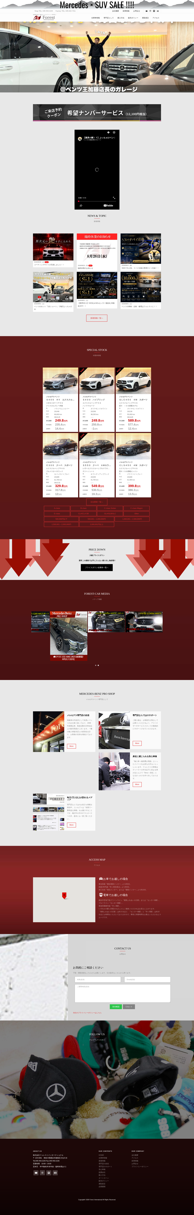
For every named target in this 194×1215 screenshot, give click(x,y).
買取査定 (145, 18)
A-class (57, 508)
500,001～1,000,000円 (97, 519)
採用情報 (126, 11)
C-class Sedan (110, 508)
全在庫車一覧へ (96, 502)
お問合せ (136, 11)
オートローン (104, 1178)
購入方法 (121, 18)
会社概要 (115, 11)
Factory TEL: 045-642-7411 (66, 11)
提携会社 (102, 1172)
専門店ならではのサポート (145, 715)
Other (136, 514)
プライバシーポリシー (140, 1166)
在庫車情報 (95, 18)
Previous (28, 633)
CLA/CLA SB (83, 514)
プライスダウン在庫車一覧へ (96, 567)
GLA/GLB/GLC (110, 514)
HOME (101, 1155)
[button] (64, 896)
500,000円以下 (61, 519)
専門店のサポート (105, 1166)
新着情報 (102, 1161)
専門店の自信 (104, 1164)
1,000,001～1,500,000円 (132, 519)
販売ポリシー (133, 18)
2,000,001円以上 (96, 524)
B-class (83, 508)
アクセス (156, 18)
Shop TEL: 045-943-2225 (43, 11)
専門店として (109, 18)
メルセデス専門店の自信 (78, 715)
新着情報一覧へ (96, 318)
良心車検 (102, 1169)
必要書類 (102, 1186)
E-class (57, 514)
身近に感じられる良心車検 (145, 756)
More (71, 746)
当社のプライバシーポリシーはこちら (87, 1013)
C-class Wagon (136, 508)
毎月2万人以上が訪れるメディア (79, 798)
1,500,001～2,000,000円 (61, 524)
